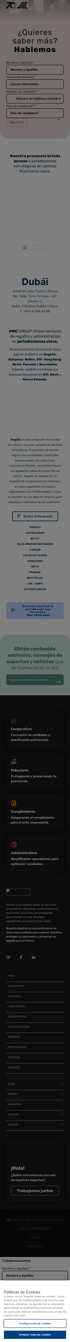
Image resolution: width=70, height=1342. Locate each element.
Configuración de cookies (35, 1323)
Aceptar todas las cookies (35, 1334)
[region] (35, 1311)
